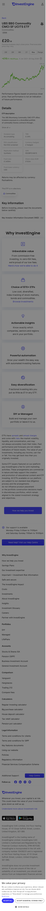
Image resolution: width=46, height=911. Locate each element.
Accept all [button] (7, 901)
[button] (23, 906)
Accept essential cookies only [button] (30, 901)
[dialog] (23, 895)
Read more (5, 896)
